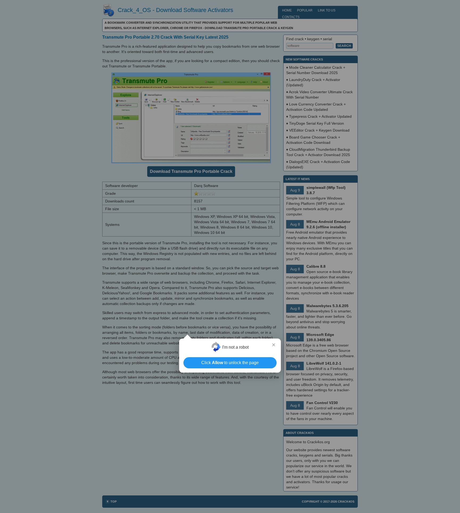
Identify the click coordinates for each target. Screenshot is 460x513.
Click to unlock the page (230, 362)
